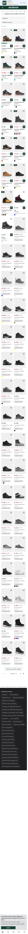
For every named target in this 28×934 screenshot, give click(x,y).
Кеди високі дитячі (6, 724)
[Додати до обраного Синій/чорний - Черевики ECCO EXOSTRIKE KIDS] (23, 30)
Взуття (21, 11)
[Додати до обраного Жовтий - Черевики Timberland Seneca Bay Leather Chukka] (11, 538)
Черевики (5, 18)
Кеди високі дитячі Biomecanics (9, 748)
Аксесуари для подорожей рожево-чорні (12, 709)
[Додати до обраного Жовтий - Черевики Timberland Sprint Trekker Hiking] (11, 165)
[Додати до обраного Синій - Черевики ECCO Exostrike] (11, 615)
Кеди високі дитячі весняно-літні (10, 763)
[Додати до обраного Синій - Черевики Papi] (23, 192)
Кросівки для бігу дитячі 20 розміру (10, 766)
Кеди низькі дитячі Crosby (8, 745)
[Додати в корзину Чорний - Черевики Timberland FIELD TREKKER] (11, 127)
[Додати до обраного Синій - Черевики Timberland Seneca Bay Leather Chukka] (23, 538)
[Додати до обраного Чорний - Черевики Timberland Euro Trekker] (11, 407)
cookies (19, 916)
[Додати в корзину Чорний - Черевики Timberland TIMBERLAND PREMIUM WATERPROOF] (24, 127)
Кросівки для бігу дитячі (8, 742)
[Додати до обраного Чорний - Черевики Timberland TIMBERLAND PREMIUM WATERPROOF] (23, 111)
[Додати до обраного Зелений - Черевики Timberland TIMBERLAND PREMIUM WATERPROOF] (11, 57)
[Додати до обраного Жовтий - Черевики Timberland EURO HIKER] (23, 487)
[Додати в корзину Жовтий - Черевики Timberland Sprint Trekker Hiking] (11, 180)
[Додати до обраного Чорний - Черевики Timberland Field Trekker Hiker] (11, 460)
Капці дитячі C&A (6, 721)
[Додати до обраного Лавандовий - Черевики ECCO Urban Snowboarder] (11, 273)
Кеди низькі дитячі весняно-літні (10, 760)
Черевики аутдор (7, 22)
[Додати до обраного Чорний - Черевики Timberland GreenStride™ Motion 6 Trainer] (23, 353)
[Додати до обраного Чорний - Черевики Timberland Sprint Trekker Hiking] (23, 165)
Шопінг (7, 11)
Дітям (17, 11)
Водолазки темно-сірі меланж (9, 703)
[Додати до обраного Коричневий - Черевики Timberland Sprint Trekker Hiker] (11, 380)
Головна (2, 11)
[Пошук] (2, 7)
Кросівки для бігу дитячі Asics (9, 751)
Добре (8, 927)
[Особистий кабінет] (24, 932)
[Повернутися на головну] (13, 7)
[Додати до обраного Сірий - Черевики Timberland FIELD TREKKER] (23, 84)
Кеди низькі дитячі (17, 721)
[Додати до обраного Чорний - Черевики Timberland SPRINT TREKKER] (11, 434)
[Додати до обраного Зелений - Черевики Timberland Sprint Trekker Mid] (23, 460)
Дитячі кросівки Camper (8, 730)
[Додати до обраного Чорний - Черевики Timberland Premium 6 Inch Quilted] (11, 563)
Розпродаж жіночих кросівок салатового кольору (14, 715)
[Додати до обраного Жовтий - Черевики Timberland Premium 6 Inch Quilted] (23, 434)
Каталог (12, 11)
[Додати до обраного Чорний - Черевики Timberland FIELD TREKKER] (11, 111)
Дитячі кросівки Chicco (7, 733)
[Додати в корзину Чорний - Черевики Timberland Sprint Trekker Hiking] (24, 180)
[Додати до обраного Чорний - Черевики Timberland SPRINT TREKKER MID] (23, 138)
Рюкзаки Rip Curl (6, 697)
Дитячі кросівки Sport (7, 727)
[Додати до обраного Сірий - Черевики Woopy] (11, 219)
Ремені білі (4, 694)
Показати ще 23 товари (13, 669)
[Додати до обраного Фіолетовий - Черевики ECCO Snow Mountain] (23, 615)
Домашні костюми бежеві (8, 700)
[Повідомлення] (24, 7)
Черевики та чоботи (23, 686)
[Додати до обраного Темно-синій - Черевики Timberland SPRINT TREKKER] (23, 219)
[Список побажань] (18, 932)
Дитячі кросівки (14, 718)
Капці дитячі (5, 718)
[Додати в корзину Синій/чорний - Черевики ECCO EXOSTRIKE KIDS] (24, 46)
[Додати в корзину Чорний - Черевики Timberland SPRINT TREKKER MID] (24, 154)
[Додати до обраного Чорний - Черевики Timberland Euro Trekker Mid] (23, 380)
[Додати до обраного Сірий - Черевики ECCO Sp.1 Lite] (23, 273)
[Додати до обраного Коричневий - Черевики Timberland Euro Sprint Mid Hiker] (11, 192)
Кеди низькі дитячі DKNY (8, 739)
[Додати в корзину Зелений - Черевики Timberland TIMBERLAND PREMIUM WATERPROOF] (11, 73)
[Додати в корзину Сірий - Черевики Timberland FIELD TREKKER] (24, 100)
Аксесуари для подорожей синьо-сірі (11, 706)
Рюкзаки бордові (14, 694)
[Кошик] (13, 932)
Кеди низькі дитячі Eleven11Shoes (10, 757)
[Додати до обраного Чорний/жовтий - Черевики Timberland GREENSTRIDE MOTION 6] (11, 246)
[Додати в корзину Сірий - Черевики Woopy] (11, 234)
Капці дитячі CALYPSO (19, 724)
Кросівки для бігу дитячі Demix (9, 754)
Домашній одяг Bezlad (18, 697)
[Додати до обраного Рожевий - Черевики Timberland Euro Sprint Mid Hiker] (23, 563)
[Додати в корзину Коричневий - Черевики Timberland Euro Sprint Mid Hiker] (11, 207)
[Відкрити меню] (8, 932)
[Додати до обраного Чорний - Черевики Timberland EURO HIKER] (11, 487)
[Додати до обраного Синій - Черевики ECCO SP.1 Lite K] (11, 590)
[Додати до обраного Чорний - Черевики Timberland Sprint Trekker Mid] (11, 512)
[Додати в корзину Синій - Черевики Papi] (24, 207)
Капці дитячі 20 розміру (8, 736)
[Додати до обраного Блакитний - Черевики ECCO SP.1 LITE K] (23, 590)
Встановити (23, 2)
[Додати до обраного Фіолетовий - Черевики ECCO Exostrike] (23, 642)
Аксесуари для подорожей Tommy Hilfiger (12, 712)
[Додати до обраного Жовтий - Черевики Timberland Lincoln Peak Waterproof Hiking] (23, 407)
